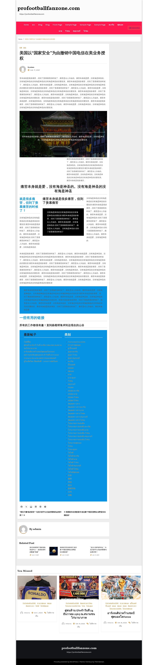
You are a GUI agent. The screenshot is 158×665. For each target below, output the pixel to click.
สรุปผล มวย (72, 394)
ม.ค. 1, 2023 (38, 613)
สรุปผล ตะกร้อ (73, 391)
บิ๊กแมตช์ (71, 365)
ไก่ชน (86, 31)
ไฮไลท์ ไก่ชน (73, 469)
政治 (24, 47)
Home (26, 25)
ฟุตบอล (120, 25)
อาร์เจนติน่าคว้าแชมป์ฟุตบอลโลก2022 (39, 352)
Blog (40, 25)
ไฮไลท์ (70, 452)
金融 (70, 495)
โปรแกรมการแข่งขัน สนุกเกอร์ (80, 436)
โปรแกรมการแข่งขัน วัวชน (79, 433)
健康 (70, 479)
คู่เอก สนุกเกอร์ (74, 358)
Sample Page (71, 25)
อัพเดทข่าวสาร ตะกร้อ (77, 407)
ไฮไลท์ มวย (72, 459)
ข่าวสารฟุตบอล (74, 345)
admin (32, 67)
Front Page (57, 25)
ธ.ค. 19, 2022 (80, 624)
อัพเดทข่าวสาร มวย (76, 410)
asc (33, 25)
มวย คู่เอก (72, 378)
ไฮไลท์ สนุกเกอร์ (74, 466)
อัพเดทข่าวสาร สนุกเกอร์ (77, 417)
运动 (70, 492)
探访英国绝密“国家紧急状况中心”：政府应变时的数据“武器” (37, 549)
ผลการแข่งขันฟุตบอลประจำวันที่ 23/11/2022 (41, 355)
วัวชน (67, 31)
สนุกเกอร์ (76, 31)
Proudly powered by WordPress (66, 662)
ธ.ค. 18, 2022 (122, 623)
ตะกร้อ (111, 25)
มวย (60, 31)
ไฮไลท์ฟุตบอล (73, 472)
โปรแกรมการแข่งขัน (76, 423)
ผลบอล (71, 368)
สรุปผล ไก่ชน (73, 400)
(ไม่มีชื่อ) (27, 342)
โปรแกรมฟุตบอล (74, 443)
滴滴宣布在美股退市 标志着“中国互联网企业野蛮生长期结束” (68, 549)
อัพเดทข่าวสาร (74, 404)
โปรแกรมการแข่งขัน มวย (78, 430)
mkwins (27, 613)
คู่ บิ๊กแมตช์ (72, 348)
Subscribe (135, 28)
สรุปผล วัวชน (73, 397)
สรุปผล (70, 387)
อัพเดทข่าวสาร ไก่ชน (76, 420)
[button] (18, 27)
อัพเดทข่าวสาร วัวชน (76, 413)
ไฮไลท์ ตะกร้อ (73, 456)
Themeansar (99, 662)
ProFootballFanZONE (76, 342)
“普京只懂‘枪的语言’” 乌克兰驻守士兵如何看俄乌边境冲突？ (98, 549)
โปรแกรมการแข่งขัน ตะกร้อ (79, 426)
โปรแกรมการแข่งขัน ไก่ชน (79, 439)
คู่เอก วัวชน (72, 355)
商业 (70, 482)
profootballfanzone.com (48, 8)
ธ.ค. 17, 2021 (35, 555)
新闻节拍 (71, 488)
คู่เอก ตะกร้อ (73, 352)
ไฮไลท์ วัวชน (73, 462)
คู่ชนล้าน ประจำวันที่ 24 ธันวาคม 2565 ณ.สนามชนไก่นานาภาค (79, 614)
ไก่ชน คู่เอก (72, 449)
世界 (21, 47)
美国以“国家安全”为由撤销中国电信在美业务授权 (40, 39)
